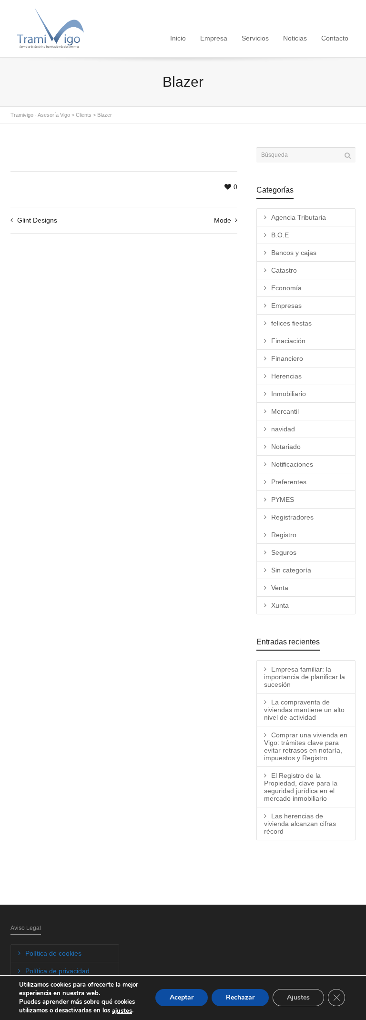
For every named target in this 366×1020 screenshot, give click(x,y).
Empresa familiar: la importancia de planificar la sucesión (304, 676)
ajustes (122, 1011)
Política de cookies (53, 953)
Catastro (284, 270)
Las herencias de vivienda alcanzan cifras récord (300, 823)
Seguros (283, 552)
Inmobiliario (288, 394)
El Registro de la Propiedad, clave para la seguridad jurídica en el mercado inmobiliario (300, 787)
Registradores (292, 517)
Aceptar (181, 997)
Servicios (255, 38)
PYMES (282, 499)
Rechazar (240, 997)
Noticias (295, 38)
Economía (286, 288)
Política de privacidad (57, 971)
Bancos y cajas (293, 252)
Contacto (334, 38)
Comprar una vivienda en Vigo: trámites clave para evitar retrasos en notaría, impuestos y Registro (305, 746)
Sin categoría (291, 570)
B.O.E (280, 235)
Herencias (286, 376)
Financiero (287, 358)
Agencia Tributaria (298, 217)
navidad (283, 429)
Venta (279, 588)
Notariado (286, 446)
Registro (283, 535)
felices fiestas (291, 323)
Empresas (286, 305)
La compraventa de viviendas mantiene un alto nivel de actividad (304, 709)
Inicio (178, 38)
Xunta (280, 605)
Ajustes (298, 997)
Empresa (213, 38)
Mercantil (285, 411)
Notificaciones (292, 464)
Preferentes (288, 482)
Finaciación (288, 341)
